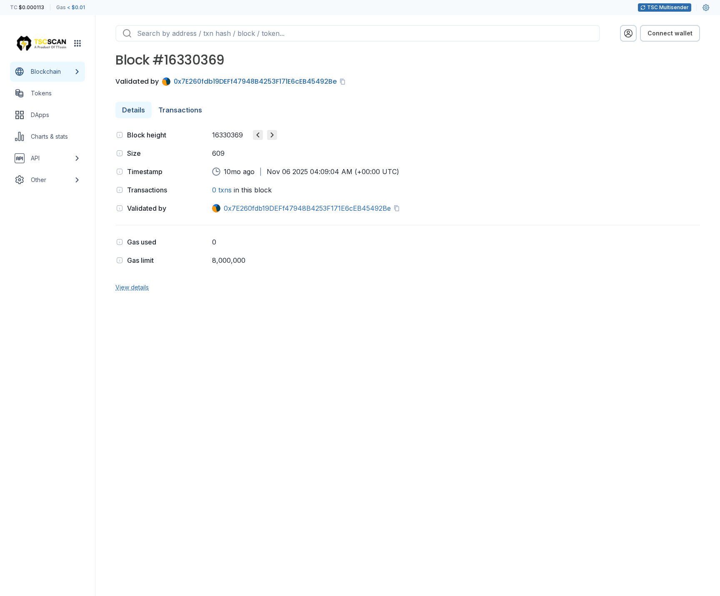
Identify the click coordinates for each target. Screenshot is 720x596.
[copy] (344, 81)
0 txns (222, 190)
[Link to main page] (41, 43)
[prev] (258, 135)
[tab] (133, 110)
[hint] (119, 135)
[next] (272, 135)
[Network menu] (77, 43)
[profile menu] (628, 33)
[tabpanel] (407, 210)
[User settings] (706, 7)
